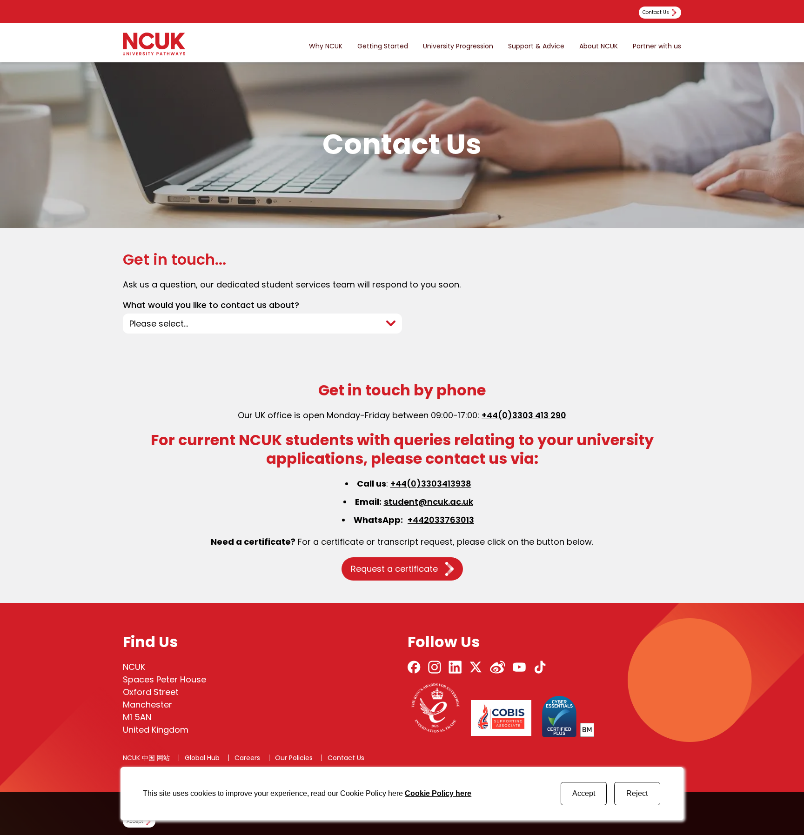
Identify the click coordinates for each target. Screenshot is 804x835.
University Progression (458, 46)
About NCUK (598, 46)
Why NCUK (325, 46)
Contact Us (346, 757)
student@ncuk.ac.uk (428, 502)
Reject (637, 793)
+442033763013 (441, 520)
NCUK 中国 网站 (146, 757)
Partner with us (657, 46)
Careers (247, 757)
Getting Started (382, 46)
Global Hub (202, 757)
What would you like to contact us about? (211, 305)
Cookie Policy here (438, 793)
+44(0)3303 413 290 (524, 415)
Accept (583, 793)
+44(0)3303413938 (430, 483)
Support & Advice (536, 46)
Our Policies (294, 757)
